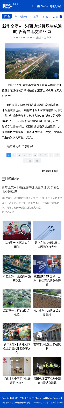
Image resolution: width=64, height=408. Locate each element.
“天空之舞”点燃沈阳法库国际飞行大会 (47, 245)
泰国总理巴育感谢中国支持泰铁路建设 (47, 380)
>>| (37, 160)
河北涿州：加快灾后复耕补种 (47, 313)
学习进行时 (22, 17)
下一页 (28, 160)
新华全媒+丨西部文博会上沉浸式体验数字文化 (17, 348)
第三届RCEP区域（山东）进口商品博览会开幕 (47, 280)
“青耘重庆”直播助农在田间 (17, 245)
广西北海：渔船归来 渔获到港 (17, 278)
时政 (45, 17)
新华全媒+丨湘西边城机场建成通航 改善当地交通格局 (31, 189)
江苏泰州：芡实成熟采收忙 (17, 312)
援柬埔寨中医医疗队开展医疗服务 (17, 381)
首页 (7, 16)
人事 (55, 17)
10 (57, 155)
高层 (35, 17)
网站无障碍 (55, 6)
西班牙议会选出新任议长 (47, 346)
